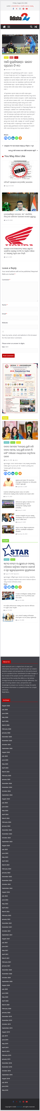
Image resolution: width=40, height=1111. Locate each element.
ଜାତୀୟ (16, 57)
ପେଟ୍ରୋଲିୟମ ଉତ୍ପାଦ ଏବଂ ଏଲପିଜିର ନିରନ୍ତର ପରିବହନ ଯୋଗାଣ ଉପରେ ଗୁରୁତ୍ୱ (20, 215)
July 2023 (5, 849)
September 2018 (7, 1075)
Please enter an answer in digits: (13, 343)
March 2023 (5, 865)
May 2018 (5, 1090)
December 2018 (7, 1063)
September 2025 (7, 748)
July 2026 (5, 709)
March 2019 (5, 1051)
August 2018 (6, 1078)
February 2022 (6, 915)
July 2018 (5, 1082)
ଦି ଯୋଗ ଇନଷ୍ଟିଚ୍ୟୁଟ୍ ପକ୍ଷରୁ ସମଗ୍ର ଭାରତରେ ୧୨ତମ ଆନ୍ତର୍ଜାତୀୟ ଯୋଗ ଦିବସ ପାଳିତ (26, 595)
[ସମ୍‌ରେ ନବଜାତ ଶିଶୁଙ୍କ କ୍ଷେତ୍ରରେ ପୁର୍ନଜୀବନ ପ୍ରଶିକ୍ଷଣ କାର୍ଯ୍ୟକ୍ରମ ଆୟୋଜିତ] (8, 530)
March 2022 (5, 911)
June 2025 (5, 760)
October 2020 (6, 977)
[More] (20, 138)
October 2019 (6, 1024)
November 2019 (7, 1020)
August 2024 (6, 799)
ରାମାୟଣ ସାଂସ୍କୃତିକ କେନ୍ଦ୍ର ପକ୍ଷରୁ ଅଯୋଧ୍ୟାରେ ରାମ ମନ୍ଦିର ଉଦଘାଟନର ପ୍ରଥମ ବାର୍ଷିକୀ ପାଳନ (25, 517)
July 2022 (5, 896)
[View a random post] (35, 27)
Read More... (6, 692)
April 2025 (5, 768)
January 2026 (6, 733)
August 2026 (6, 706)
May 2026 (5, 717)
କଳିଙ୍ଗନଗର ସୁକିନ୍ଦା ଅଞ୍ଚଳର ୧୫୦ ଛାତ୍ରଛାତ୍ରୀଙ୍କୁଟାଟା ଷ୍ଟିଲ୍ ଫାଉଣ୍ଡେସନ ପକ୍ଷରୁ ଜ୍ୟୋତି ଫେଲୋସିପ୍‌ (25, 504)
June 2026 (5, 713)
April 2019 (5, 1047)
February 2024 (6, 822)
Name (5, 305)
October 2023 (6, 838)
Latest (6, 57)
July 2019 (5, 1036)
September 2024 (7, 795)
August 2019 (6, 1032)
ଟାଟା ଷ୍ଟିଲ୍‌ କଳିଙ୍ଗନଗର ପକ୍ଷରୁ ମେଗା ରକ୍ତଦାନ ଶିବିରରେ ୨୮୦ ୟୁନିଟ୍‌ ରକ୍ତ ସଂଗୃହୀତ (19, 606)
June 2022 (5, 900)
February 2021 (6, 962)
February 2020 (6, 1008)
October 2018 (6, 1071)
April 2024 (5, 814)
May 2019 (5, 1043)
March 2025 (5, 772)
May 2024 (5, 810)
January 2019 (6, 1059)
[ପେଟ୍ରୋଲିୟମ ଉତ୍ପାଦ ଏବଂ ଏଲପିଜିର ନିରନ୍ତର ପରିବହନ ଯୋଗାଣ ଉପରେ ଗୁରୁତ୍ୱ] (20, 194)
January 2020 (6, 1012)
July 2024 (5, 803)
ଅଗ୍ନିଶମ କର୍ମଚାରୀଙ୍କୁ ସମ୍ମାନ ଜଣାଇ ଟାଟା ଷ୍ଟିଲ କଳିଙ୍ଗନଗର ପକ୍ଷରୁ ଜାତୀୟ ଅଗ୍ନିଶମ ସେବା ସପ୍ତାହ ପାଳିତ (19, 493)
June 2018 (5, 1086)
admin (19, 69)
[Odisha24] (4, 27)
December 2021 (7, 923)
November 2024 (7, 787)
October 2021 (6, 931)
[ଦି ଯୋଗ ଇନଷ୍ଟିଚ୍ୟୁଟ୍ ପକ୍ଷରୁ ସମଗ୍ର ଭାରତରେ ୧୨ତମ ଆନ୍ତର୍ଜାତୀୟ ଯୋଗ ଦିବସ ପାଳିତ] (8, 597)
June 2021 (5, 946)
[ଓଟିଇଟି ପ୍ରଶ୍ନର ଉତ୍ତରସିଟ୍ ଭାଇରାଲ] (20, 162)
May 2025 (5, 764)
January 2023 (6, 873)
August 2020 (6, 985)
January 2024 (6, 826)
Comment (6, 280)
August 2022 (6, 892)
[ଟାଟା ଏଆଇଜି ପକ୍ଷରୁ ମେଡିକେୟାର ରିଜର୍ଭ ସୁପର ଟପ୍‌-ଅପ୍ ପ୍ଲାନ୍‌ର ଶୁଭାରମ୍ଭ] (8, 617)
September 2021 (7, 935)
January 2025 (6, 779)
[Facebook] (5, 138)
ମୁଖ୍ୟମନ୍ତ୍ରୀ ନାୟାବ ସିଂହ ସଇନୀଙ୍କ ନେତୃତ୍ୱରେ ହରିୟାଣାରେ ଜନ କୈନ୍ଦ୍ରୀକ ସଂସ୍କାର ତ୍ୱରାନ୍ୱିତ (26, 482)
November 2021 (7, 927)
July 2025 (5, 756)
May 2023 (5, 857)
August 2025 (6, 752)
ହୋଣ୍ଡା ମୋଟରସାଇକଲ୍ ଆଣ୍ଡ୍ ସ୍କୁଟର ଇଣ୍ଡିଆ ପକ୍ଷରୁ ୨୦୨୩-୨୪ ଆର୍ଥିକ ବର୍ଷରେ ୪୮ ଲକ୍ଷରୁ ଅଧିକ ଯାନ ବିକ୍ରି (19, 251)
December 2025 (7, 737)
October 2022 (6, 884)
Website (5, 323)
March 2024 (5, 818)
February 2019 (6, 1055)
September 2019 (7, 1028)
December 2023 (7, 830)
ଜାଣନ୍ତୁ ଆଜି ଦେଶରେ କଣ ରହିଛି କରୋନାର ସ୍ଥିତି (22, 150)
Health (13, 442)
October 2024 (6, 791)
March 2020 (5, 1005)
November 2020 (7, 974)
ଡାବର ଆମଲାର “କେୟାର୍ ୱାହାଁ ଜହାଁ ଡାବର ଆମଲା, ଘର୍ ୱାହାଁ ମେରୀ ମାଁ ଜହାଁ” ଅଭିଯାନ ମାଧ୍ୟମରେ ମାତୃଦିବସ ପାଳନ (19, 451)
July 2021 (5, 942)
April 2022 (5, 908)
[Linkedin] (13, 138)
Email (4, 314)
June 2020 (5, 993)
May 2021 (5, 950)
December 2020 (7, 970)
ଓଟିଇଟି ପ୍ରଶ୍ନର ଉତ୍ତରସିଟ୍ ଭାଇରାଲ (18, 182)
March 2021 (5, 958)
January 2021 (6, 966)
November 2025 (7, 740)
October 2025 (6, 744)
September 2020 (7, 981)
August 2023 (6, 845)
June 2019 (5, 1040)
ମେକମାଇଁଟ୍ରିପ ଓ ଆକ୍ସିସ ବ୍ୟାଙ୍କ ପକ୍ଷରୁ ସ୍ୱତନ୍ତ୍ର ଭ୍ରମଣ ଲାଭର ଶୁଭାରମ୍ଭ (22, 7)
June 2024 (5, 807)
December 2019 (7, 1016)
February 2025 (6, 775)
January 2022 (6, 919)
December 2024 (7, 783)
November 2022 (7, 880)
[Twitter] (9, 138)
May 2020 (5, 997)
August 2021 (6, 939)
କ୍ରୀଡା (11, 57)
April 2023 (5, 861)
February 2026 (6, 729)
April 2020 (5, 1001)
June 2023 (5, 853)
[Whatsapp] (16, 138)
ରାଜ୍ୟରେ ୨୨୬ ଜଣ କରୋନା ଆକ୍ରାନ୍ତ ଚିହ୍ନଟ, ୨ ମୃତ (19, 146)
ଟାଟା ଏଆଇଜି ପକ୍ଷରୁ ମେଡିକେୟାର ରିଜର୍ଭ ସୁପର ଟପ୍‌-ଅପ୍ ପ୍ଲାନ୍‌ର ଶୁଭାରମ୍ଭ (26, 616)
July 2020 (5, 989)
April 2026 (5, 721)
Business (6, 442)
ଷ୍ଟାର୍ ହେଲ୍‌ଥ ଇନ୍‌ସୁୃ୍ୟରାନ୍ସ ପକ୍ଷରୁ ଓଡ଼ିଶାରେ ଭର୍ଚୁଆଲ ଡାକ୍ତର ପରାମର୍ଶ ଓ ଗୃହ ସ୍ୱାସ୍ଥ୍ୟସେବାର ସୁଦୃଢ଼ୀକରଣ (19, 567)
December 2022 (7, 876)
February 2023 (6, 869)
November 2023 (7, 834)
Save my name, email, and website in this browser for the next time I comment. (19, 336)
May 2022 (5, 904)
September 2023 (7, 841)
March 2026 (5, 725)
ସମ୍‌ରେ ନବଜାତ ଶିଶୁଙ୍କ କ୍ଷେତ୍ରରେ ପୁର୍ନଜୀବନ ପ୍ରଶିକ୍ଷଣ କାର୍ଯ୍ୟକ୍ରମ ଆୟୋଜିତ (25, 529)
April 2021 (5, 954)
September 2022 (7, 888)
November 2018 (7, 1067)
